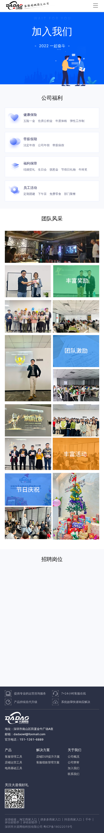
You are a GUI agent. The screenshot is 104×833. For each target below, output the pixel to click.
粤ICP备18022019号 (57, 826)
